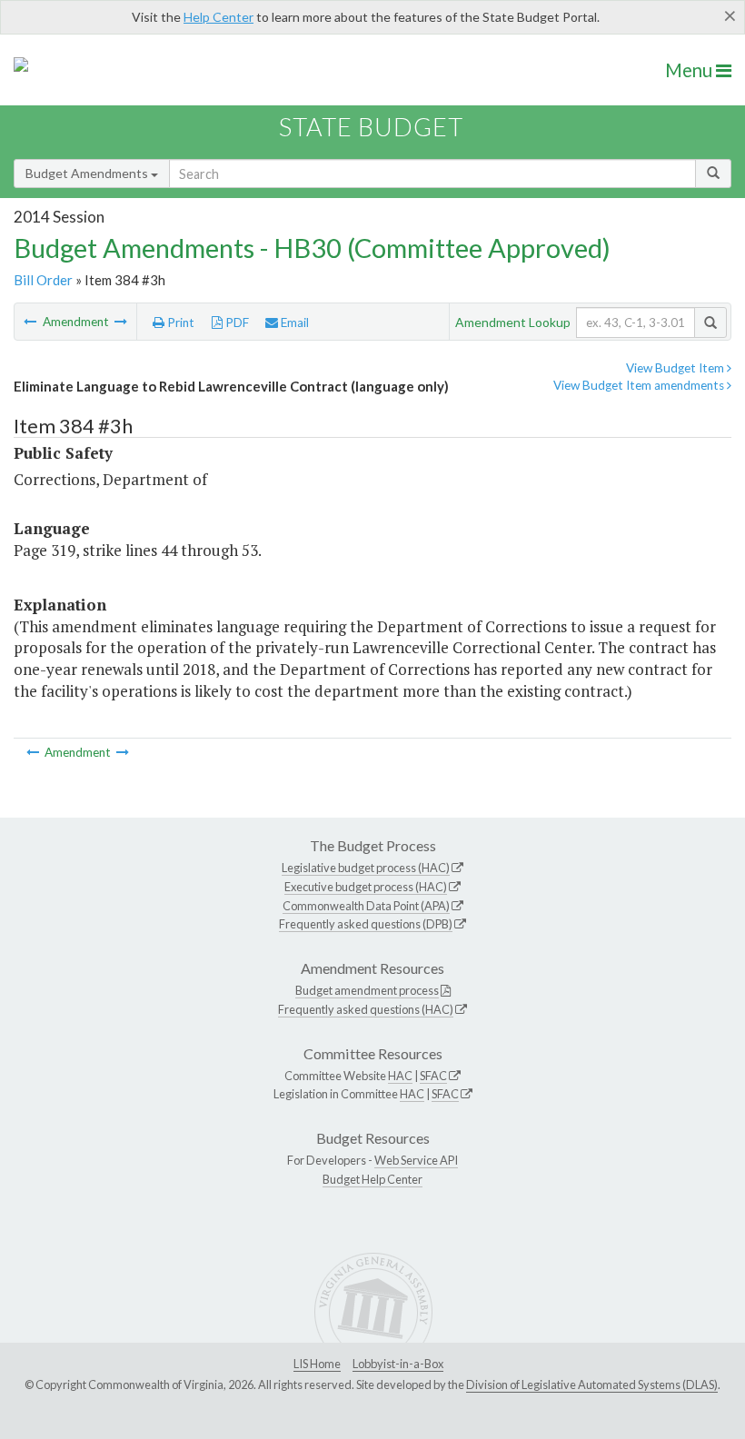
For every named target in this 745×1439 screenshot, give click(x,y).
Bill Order (43, 280)
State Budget (371, 127)
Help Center (218, 17)
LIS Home (317, 1363)
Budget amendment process (367, 990)
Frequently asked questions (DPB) (365, 924)
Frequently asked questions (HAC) (365, 1009)
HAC (400, 1075)
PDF (236, 322)
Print (179, 322)
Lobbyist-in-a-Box (398, 1363)
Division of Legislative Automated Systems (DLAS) (592, 1384)
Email (293, 322)
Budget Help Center (372, 1179)
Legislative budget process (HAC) (366, 867)
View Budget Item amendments (640, 385)
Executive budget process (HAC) (365, 886)
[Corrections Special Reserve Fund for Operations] (31, 321)
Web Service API (416, 1160)
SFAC (433, 1075)
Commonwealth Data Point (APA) (366, 905)
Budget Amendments (88, 173)
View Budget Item (676, 368)
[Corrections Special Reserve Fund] (120, 321)
